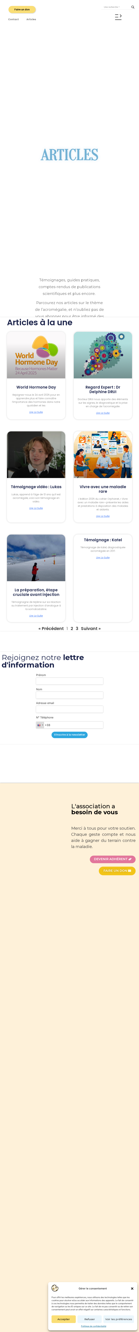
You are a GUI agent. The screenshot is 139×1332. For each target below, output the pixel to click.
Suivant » (91, 629)
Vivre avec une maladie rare (103, 489)
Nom (39, 689)
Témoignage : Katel (103, 540)
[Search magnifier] (133, 7)
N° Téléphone (44, 717)
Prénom (41, 675)
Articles (31, 19)
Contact (13, 19)
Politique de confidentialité (93, 1326)
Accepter (63, 1319)
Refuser (89, 1319)
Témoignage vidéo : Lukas (36, 487)
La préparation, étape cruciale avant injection (36, 592)
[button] (132, 1288)
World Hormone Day (36, 387)
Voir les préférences (118, 1319)
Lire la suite (36, 412)
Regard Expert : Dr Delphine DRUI (102, 389)
